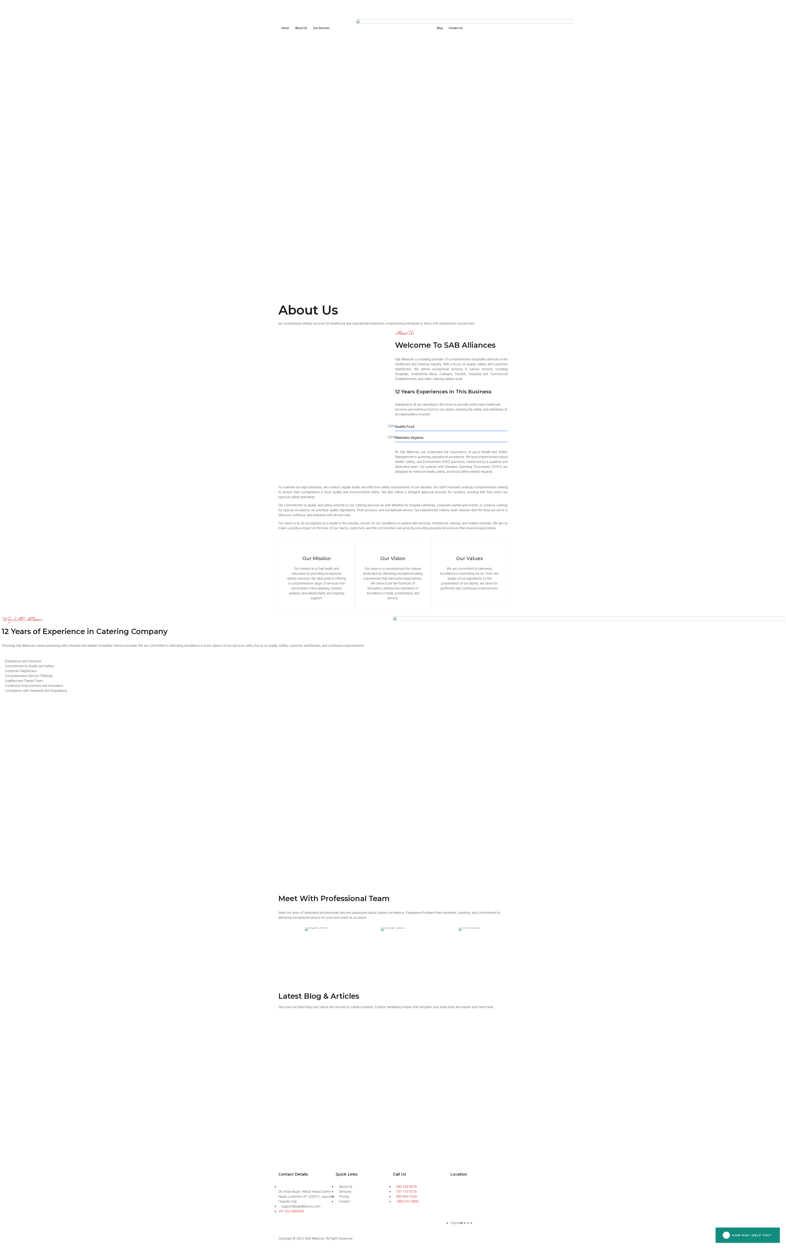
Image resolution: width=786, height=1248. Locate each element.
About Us (301, 28)
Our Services (321, 28)
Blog (440, 28)
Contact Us (456, 28)
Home (285, 28)
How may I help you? (752, 1235)
